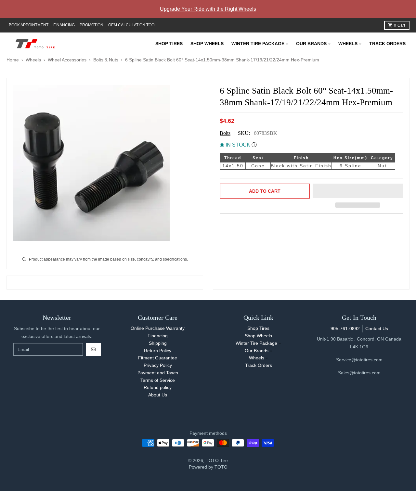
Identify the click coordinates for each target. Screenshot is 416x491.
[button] (358, 191)
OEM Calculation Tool (132, 25)
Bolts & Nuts (105, 59)
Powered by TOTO (208, 467)
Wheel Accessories (67, 59)
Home (12, 59)
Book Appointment (28, 25)
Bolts (225, 133)
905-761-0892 (345, 328)
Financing (64, 25)
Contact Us (376, 328)
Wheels (34, 59)
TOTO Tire (217, 460)
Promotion (91, 25)
